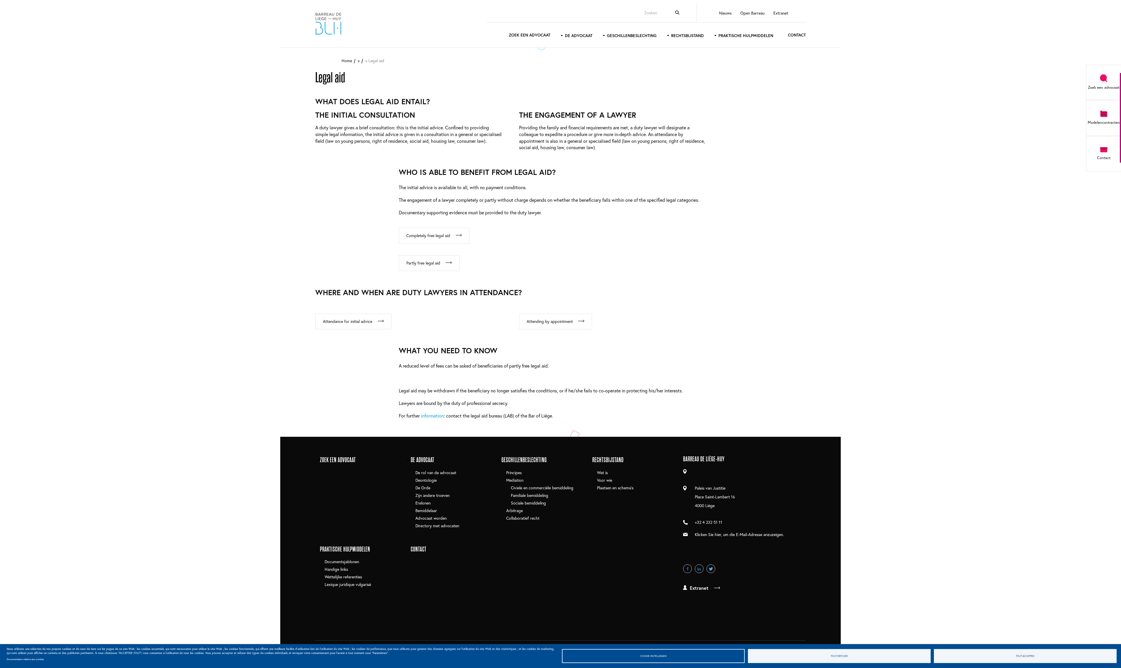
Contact (797, 35)
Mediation (514, 480)
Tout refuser (839, 655)
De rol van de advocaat (435, 472)
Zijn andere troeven (432, 495)
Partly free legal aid (423, 263)
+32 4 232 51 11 (708, 522)
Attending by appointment (550, 321)
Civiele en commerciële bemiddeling (542, 487)
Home (347, 60)
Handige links (336, 569)
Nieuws (725, 13)
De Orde (422, 487)
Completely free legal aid (428, 235)
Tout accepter (1025, 655)
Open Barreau (752, 13)
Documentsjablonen (342, 561)
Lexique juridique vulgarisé (348, 584)
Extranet (780, 13)
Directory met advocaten (437, 525)
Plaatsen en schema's (615, 487)
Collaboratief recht (522, 518)
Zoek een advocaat (529, 35)
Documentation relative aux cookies (25, 659)
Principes (514, 472)
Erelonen (423, 503)
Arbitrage (514, 510)
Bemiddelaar (426, 510)
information (432, 416)
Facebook (687, 568)
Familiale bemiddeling (529, 495)
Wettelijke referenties (343, 577)
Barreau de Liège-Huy (328, 23)
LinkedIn (699, 568)
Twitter (710, 568)
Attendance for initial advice (347, 321)
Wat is (602, 472)
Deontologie (426, 480)
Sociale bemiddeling (528, 503)
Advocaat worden (431, 518)
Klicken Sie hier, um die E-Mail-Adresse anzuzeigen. (739, 534)
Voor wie (604, 480)
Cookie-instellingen (653, 655)
